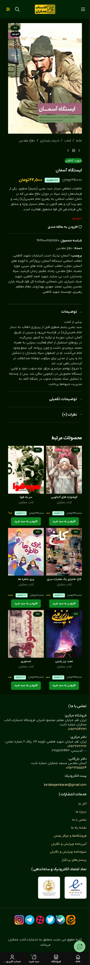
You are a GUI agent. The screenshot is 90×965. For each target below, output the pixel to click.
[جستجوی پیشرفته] (8, 9)
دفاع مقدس (27, 141)
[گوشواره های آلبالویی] (64, 470)
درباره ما (81, 812)
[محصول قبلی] (79, 151)
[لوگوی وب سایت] (45, 9)
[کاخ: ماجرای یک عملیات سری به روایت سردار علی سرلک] (64, 552)
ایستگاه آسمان (52, 261)
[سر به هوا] (26, 470)
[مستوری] (26, 634)
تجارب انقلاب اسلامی (58, 266)
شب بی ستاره (59, 276)
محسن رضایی (72, 286)
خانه (79, 141)
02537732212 (77, 746)
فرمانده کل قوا (35, 281)
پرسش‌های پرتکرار (74, 860)
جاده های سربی (32, 266)
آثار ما (82, 804)
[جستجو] (17, 9)
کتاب (67, 141)
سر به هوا (26, 497)
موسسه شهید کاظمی (57, 292)
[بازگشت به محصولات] (73, 151)
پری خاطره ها (26, 579)
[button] (64, 521)
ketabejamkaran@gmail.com (65, 785)
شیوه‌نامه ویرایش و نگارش (68, 852)
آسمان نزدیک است (57, 255)
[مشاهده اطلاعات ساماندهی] (49, 888)
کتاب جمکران (64, 502)
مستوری (26, 661)
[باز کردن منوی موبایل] (83, 9)
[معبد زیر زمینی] (64, 634)
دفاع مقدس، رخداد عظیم (55, 271)
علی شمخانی (54, 281)
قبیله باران (16, 281)
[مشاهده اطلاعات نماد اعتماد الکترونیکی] (76, 888)
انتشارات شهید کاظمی (28, 255)
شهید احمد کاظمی (36, 276)
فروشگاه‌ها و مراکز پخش (70, 836)
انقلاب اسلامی (72, 261)
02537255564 (76, 768)
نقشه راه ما (79, 828)
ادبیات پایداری (49, 141)
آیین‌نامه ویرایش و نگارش (69, 844)
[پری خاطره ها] (26, 552)
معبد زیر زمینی (64, 661)
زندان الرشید (29, 271)
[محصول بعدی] (68, 151)
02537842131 (77, 729)
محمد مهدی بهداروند (47, 286)
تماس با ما (79, 820)
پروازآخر (35, 261)
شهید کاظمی (73, 160)
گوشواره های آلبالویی (64, 497)
